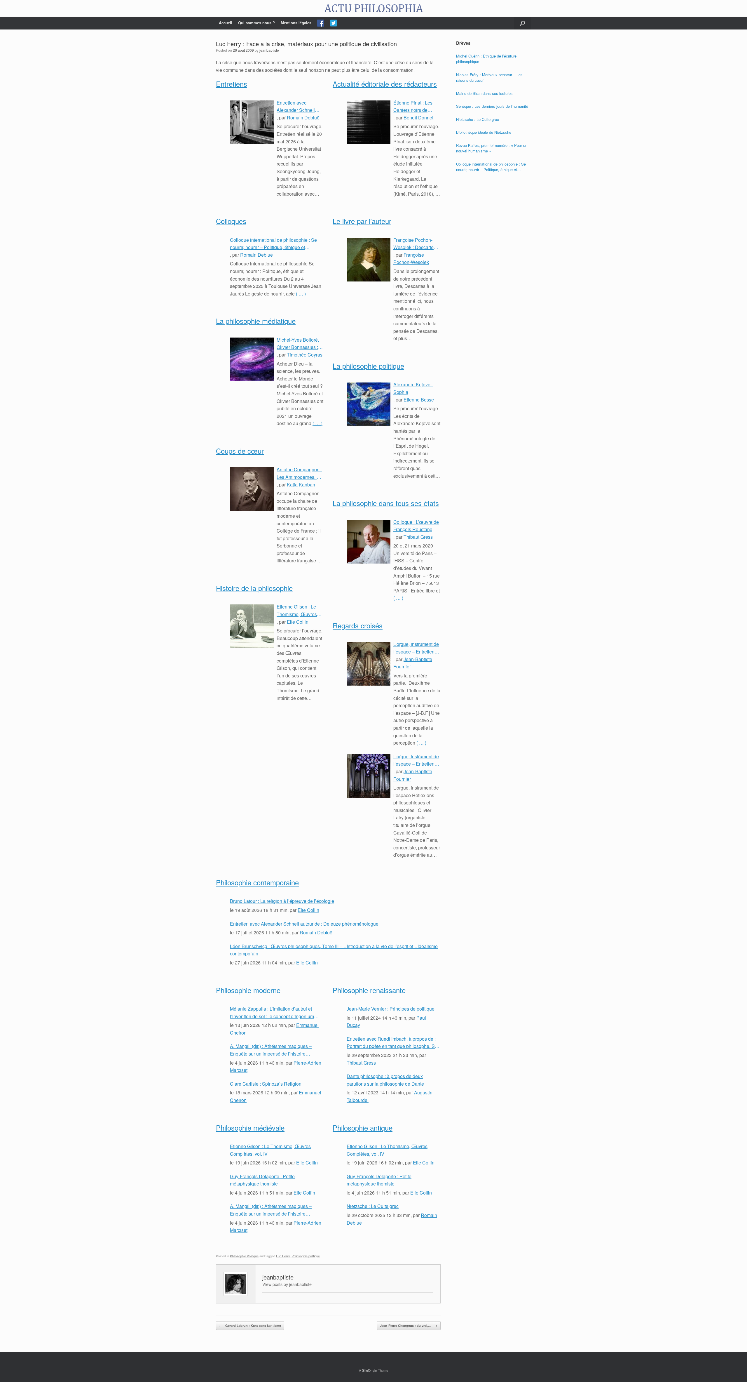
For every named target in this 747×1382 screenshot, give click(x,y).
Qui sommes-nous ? (256, 22)
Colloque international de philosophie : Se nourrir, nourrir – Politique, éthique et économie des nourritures (273, 244)
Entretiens (231, 84)
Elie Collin (297, 621)
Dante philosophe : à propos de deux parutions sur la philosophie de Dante (385, 1080)
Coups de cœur (240, 451)
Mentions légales (296, 22)
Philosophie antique (362, 1127)
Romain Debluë (303, 117)
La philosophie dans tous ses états (386, 503)
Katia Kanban (301, 484)
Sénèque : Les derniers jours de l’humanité (492, 106)
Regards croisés (358, 625)
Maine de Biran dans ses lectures (484, 93)
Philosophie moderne (248, 990)
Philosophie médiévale (250, 1127)
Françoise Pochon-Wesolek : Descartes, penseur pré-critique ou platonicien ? (415, 244)
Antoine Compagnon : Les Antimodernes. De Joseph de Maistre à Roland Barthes (300, 473)
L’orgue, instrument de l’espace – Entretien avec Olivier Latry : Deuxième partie (416, 648)
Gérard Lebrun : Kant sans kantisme (250, 1325)
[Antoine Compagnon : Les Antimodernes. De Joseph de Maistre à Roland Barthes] (252, 489)
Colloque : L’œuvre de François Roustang (416, 526)
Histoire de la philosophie (254, 588)
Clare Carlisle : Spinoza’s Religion (265, 1083)
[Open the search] (522, 23)
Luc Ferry (283, 1256)
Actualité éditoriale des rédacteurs (385, 84)
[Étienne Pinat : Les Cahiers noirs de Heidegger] (368, 122)
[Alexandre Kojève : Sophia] (368, 404)
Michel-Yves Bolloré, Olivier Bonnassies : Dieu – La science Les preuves (300, 343)
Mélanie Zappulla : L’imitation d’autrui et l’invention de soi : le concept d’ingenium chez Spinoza (272, 1012)
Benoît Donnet (418, 117)
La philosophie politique (368, 366)
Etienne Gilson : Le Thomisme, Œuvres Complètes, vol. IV (297, 610)
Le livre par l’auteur (362, 221)
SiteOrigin (369, 1370)
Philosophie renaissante (369, 990)
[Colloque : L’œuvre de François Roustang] (368, 542)
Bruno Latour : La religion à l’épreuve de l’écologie (282, 901)
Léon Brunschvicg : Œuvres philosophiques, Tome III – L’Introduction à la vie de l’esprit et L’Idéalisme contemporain (334, 950)
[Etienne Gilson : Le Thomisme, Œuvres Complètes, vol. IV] (252, 626)
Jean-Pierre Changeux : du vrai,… (408, 1325)
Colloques (231, 221)
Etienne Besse (419, 399)
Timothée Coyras (304, 354)
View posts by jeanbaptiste (287, 1284)
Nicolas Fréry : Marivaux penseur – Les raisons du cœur (489, 77)
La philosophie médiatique (256, 321)
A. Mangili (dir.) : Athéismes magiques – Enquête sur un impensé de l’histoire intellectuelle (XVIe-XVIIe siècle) (271, 1050)
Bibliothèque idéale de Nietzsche (483, 132)
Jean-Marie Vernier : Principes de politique (390, 1008)
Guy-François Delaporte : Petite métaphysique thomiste (262, 1180)
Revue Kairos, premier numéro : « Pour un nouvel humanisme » (491, 148)
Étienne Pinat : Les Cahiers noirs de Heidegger (412, 106)
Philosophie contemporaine (257, 882)
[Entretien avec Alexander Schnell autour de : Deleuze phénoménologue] (252, 122)
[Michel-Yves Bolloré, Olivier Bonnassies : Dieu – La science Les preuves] (252, 359)
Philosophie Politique (244, 1256)
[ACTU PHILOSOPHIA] (373, 8)
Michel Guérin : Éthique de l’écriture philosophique (486, 59)
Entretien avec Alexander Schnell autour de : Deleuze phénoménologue (297, 106)
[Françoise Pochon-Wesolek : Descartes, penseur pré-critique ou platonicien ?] (368, 259)
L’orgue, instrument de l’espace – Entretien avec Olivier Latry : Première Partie (416, 760)
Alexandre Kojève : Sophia (413, 388)
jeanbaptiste (269, 50)
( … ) (301, 293)
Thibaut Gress (418, 536)
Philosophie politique (306, 1256)
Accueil (225, 22)
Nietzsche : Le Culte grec (373, 1206)
